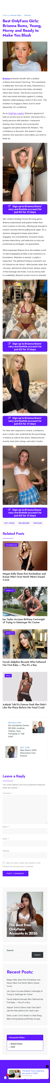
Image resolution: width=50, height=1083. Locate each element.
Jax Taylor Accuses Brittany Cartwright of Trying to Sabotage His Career (24, 621)
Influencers (24, 523)
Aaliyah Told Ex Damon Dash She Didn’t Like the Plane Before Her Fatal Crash (24, 706)
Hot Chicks (9, 523)
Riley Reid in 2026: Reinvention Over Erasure (28, 751)
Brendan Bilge (16, 15)
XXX (13, 1047)
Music (8, 675)
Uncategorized (11, 545)
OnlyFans (27, 15)
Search (10, 950)
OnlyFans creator (16, 113)
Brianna (6, 78)
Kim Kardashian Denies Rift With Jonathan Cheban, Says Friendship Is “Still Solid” (18, 729)
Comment (8, 793)
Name (6, 827)
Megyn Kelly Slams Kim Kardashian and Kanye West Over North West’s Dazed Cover (24, 577)
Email (6, 839)
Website (6, 851)
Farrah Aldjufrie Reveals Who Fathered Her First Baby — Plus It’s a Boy (24, 663)
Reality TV (10, 590)
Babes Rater (17, 1044)
